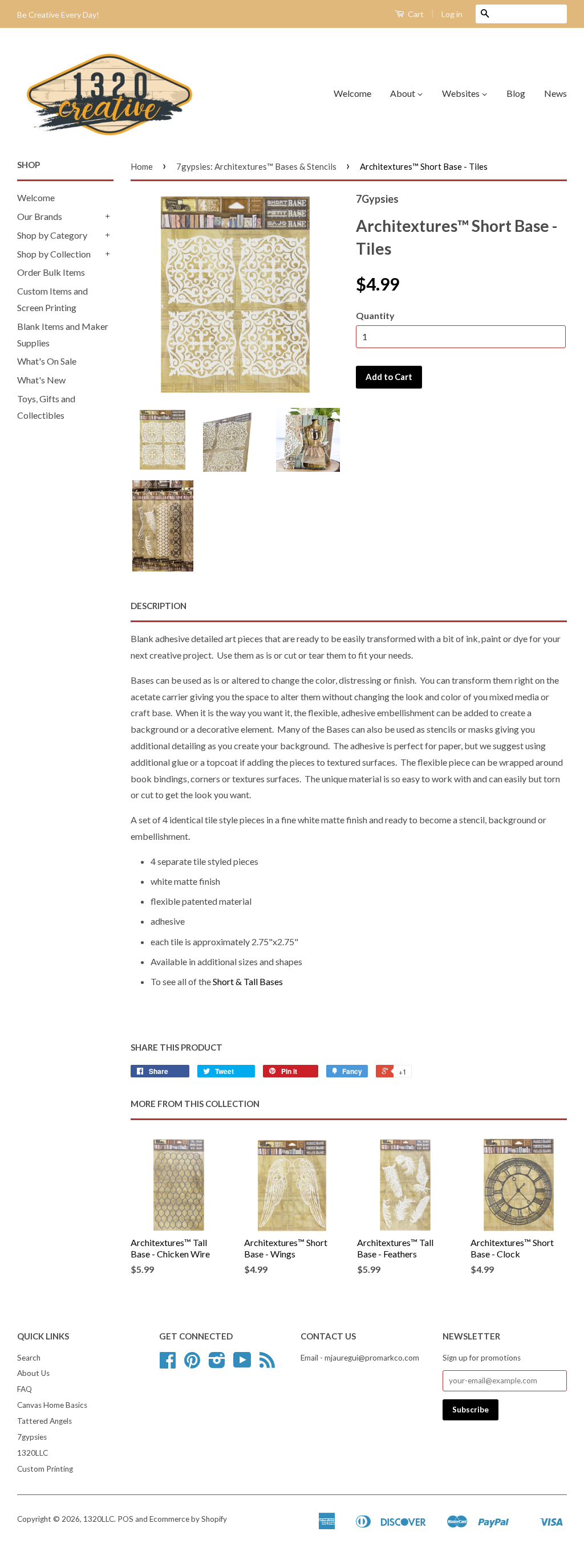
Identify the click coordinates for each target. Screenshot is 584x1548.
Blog (515, 93)
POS (125, 1519)
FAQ (24, 1389)
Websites (461, 93)
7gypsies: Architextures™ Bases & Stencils (256, 166)
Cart (415, 14)
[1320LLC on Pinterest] (192, 1364)
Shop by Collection (54, 253)
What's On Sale (46, 361)
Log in (452, 14)
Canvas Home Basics (52, 1405)
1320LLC (32, 1452)
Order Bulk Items (51, 272)
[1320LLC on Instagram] (217, 1364)
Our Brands (39, 216)
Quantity (375, 315)
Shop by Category (52, 235)
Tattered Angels (44, 1421)
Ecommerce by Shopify (188, 1519)
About (403, 93)
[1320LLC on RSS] (267, 1364)
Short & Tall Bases (248, 981)
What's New (41, 379)
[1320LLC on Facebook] (167, 1364)
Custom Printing (45, 1468)
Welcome (352, 93)
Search (28, 1357)
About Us (33, 1373)
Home (142, 166)
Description (158, 606)
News (555, 93)
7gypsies (32, 1436)
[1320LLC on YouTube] (242, 1364)
